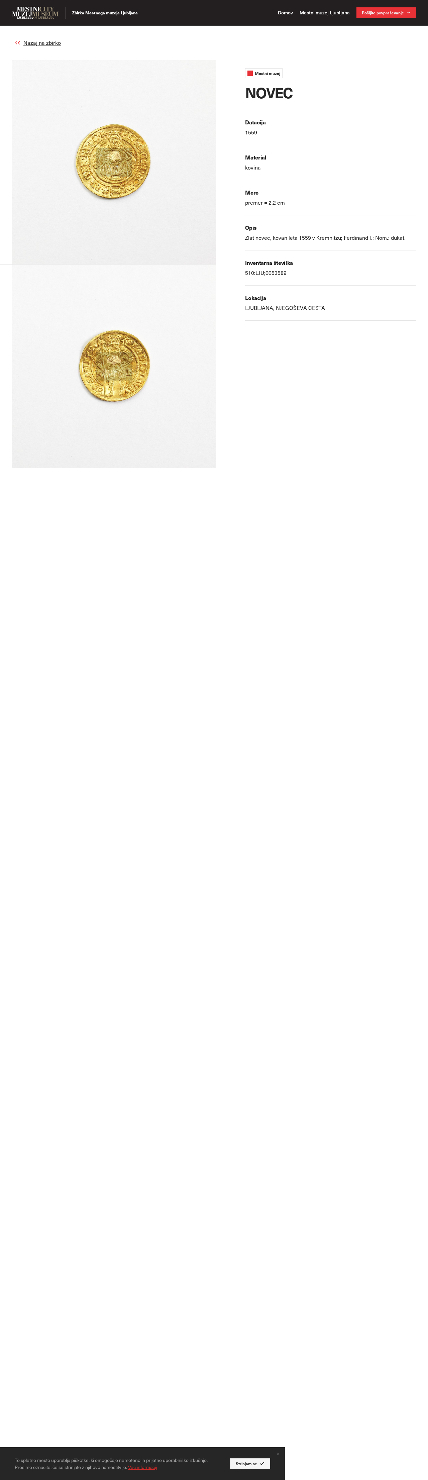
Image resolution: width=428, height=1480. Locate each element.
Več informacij (142, 1467)
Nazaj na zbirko (42, 42)
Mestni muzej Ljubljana (325, 12)
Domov (285, 12)
